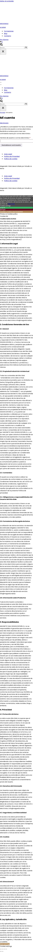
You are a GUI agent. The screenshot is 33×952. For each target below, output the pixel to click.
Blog (5, 33)
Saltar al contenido (7, 1)
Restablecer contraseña (11, 145)
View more (11, 204)
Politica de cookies (10, 159)
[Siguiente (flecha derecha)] (2, 951)
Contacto (7, 36)
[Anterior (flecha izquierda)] (0, 951)
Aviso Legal (8, 154)
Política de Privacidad (12, 156)
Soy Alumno (4, 40)
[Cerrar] (3, 51)
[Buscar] (1, 45)
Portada (2, 112)
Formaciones (8, 31)
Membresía (4, 123)
